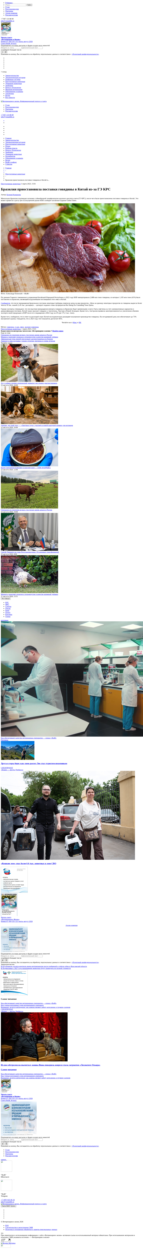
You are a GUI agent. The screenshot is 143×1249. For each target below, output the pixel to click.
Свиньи (8, 606)
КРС (7, 602)
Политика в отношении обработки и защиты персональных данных (31, 1229)
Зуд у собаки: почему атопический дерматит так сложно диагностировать (29, 383)
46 (2, 960)
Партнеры (9, 11)
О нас (7, 7)
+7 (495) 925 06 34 (8, 1200)
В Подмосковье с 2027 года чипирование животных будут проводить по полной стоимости (36, 968)
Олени (7, 616)
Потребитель (10, 156)
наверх (4, 1160)
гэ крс (17, 327)
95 (6, 1144)
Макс (75, 322)
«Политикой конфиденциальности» (85, 54)
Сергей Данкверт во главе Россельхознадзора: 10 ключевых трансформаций (30, 552)
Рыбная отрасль (11, 148)
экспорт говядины (32, 327)
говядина (10, 327)
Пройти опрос (57, 331)
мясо (22, 327)
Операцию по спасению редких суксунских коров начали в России (26, 335)
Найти (29, 5)
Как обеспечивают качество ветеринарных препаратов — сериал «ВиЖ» (29, 738)
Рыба (7, 610)
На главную (6, 598)
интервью (4, 620)
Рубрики (9, 3)
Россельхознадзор (12, 9)
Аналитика (9, 93)
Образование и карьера (14, 91)
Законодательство (12, 75)
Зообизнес (9, 85)
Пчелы (8, 608)
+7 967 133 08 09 (7, 115)
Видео (7, 95)
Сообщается (5, 303)
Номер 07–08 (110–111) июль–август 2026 (17, 41)
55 (6, 960)
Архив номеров (11, 13)
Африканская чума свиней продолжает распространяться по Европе (27, 339)
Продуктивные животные (15, 81)
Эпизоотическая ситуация (15, 77)
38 (5, 52)
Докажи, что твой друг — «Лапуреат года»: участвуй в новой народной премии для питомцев (37, 425)
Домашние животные (13, 83)
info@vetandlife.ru (7, 21)
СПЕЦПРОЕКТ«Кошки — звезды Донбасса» (12, 769)
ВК (80, 322)
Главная (8, 168)
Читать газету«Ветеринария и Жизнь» (11, 38)
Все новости (10, 97)
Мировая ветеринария (13, 89)
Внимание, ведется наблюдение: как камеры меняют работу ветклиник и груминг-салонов (35, 1007)
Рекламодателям (11, 15)
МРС (7, 604)
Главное (8, 138)
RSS (7, 1225)
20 (2, 1144)
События (8, 164)
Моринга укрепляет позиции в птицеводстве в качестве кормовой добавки (29, 337)
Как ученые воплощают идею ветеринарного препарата (22, 1005)
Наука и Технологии (13, 87)
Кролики (8, 614)
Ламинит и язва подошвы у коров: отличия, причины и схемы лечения (28, 341)
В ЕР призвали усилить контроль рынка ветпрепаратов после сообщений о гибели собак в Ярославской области (44, 966)
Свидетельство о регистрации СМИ (19, 1227)
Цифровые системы (12, 79)
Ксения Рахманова (14, 195)
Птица (7, 146)
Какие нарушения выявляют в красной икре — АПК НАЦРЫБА (26, 468)
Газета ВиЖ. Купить (8, 43)
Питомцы (4, 740)
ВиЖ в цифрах (11, 162)
